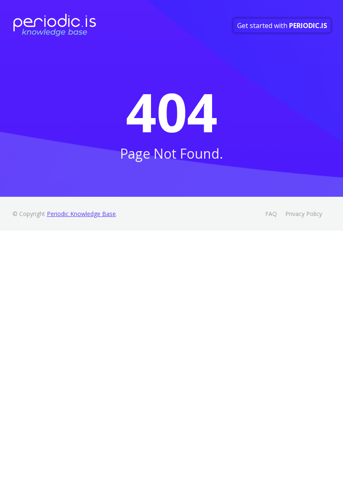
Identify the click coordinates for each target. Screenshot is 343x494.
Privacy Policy (303, 214)
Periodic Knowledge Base (81, 214)
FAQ (271, 214)
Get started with (282, 25)
